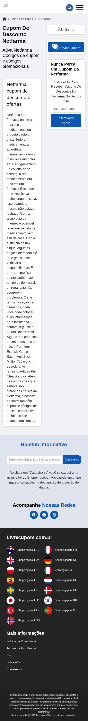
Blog (9, 655)
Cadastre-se (72, 459)
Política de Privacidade (21, 641)
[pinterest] (44, 515)
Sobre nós (13, 662)
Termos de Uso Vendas (22, 648)
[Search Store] (69, 7)
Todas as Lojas (22, 19)
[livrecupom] (14, 6)
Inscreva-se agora (66, 120)
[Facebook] (34, 515)
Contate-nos (15, 669)
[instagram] (54, 515)
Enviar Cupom (69, 48)
